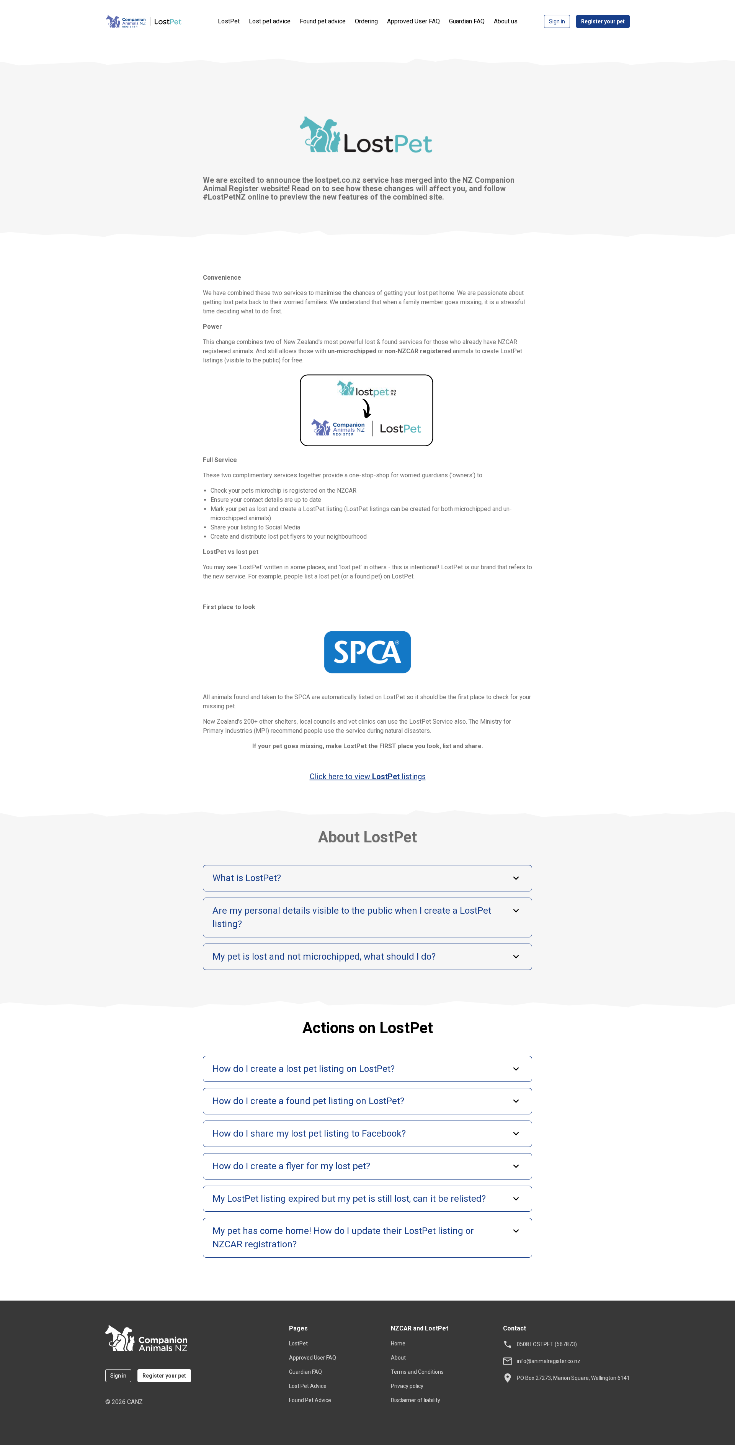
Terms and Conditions (417, 1372)
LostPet (229, 21)
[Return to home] (150, 1339)
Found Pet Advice (310, 1400)
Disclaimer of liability (415, 1400)
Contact (514, 1328)
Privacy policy (407, 1386)
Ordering (366, 21)
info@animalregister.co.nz (548, 1361)
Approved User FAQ (413, 21)
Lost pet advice (270, 21)
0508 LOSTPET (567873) (547, 1344)
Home (398, 1343)
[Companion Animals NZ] (160, 21)
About (398, 1358)
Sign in (557, 21)
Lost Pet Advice (308, 1386)
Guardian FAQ (467, 21)
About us (506, 21)
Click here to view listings (368, 776)
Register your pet (603, 21)
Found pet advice (323, 21)
